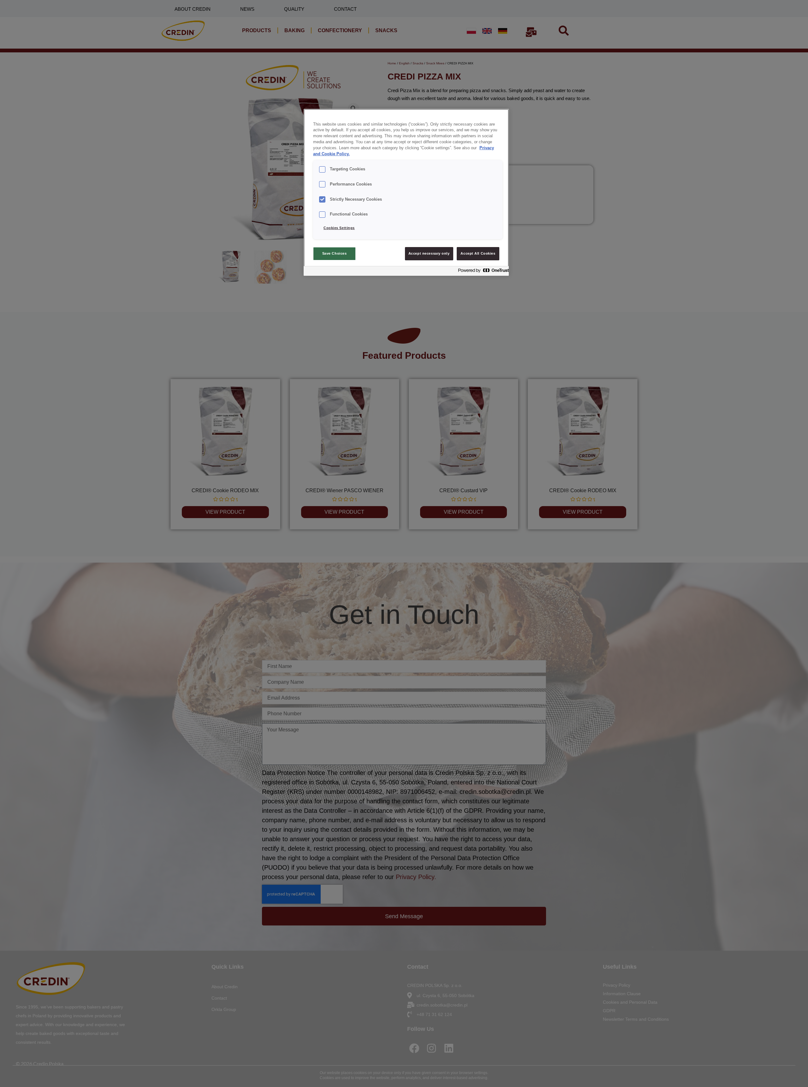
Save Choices (334, 253)
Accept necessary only (429, 253)
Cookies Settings (339, 228)
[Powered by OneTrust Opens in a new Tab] (482, 272)
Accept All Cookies (477, 253)
